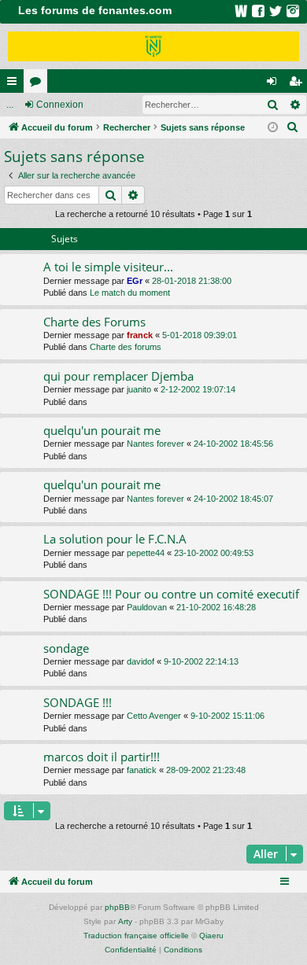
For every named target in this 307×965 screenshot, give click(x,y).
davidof (140, 661)
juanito (139, 389)
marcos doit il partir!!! (101, 756)
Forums (38, 84)
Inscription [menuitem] (298, 84)
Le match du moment (130, 292)
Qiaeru (211, 935)
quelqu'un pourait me (102, 430)
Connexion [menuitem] (274, 84)
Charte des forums (125, 347)
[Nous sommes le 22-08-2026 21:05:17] (273, 128)
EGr (134, 280)
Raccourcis (15, 84)
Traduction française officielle (136, 935)
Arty (125, 921)
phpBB (117, 907)
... (9, 104)
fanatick (142, 770)
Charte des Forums (94, 322)
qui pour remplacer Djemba (118, 376)
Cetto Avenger (154, 715)
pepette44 (146, 553)
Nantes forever (155, 443)
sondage (66, 648)
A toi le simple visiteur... (108, 266)
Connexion (59, 104)
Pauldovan (147, 607)
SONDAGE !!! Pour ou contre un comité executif (171, 594)
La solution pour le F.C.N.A (115, 539)
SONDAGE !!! (77, 702)
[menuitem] (293, 127)
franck (140, 335)
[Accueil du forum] (153, 46)
